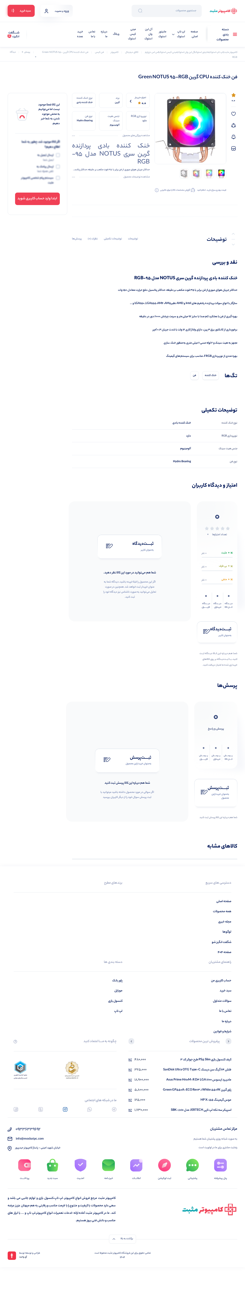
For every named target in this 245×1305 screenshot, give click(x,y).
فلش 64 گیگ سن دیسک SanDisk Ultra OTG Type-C (197, 1069)
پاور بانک (117, 980)
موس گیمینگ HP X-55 (215, 1100)
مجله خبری (224, 921)
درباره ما (104, 34)
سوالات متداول (222, 1001)
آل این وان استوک (148, 34)
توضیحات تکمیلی (113, 239)
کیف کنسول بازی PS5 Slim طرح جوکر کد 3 (205, 1059)
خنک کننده (210, 375)
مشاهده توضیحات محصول (136, 177)
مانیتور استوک (162, 34)
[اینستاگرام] (65, 1109)
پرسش (26, 52)
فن (194, 375)
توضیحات (133, 239)
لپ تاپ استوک (181, 34)
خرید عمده (80, 34)
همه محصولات (222, 911)
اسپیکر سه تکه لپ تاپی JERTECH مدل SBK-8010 (201, 1110)
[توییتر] (40, 1109)
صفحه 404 (224, 952)
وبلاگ (116, 34)
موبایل (118, 990)
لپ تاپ (118, 1011)
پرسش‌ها (77, 239)
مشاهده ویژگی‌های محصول (136, 136)
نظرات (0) (93, 239)
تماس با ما (92, 34)
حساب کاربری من (221, 980)
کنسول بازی (115, 1001)
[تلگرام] (114, 1109)
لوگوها (227, 932)
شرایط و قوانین (222, 1031)
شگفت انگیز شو (221, 942)
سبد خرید (225, 990)
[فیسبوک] (16, 1109)
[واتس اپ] (89, 1109)
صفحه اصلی (194, 34)
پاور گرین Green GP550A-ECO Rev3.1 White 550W (197, 1090)
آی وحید (23, 1257)
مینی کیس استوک (132, 34)
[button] (228, 1041)
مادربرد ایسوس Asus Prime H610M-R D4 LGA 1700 (198, 1079)
